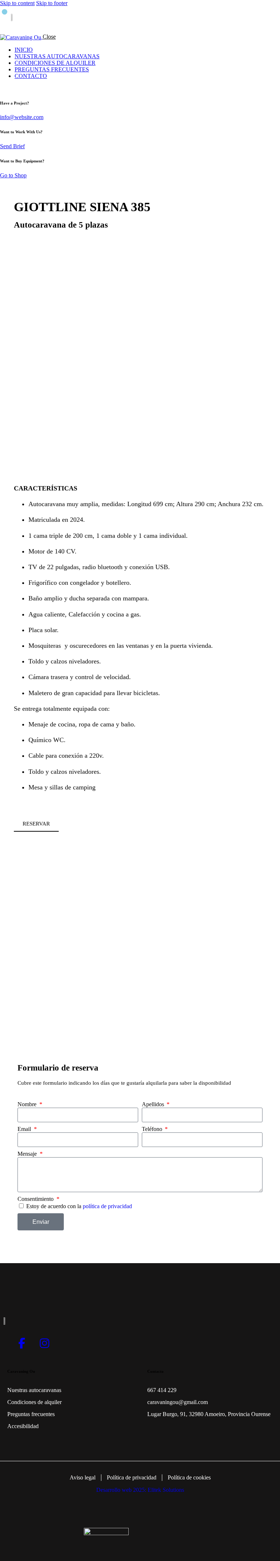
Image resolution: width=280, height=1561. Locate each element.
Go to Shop (13, 175)
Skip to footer (51, 3)
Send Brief (12, 146)
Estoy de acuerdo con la (79, 1206)
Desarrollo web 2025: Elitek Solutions (140, 1490)
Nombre (28, 1104)
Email (25, 1129)
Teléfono (153, 1129)
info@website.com (21, 117)
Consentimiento (36, 1199)
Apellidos (154, 1104)
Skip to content (17, 3)
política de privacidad (107, 1206)
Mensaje (28, 1154)
